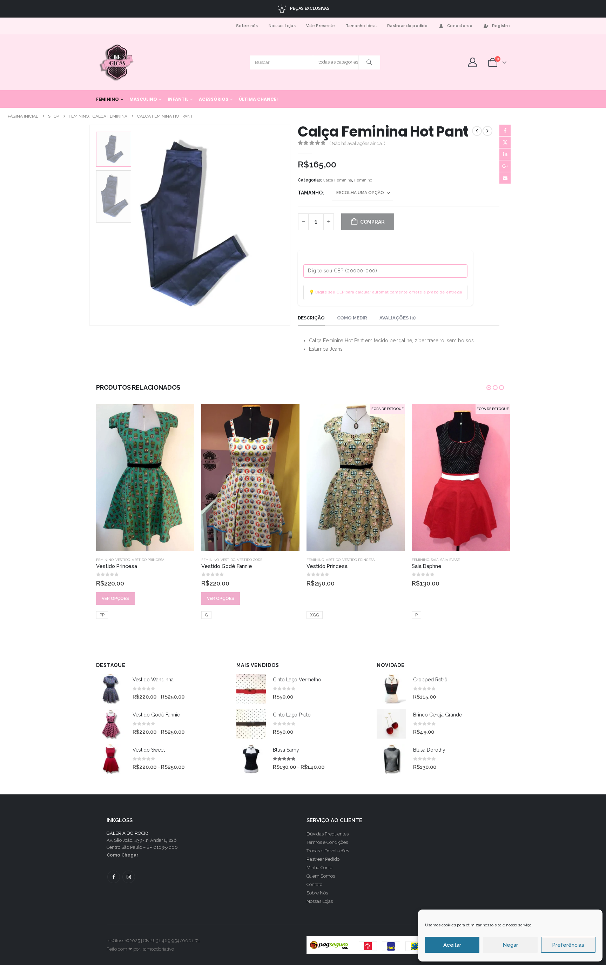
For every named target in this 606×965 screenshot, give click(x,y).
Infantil (178, 99)
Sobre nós (247, 26)
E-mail (505, 178)
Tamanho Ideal (361, 26)
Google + (505, 166)
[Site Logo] (117, 62)
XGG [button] (209, 615)
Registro (501, 26)
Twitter (505, 142)
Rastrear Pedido (323, 859)
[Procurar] (369, 62)
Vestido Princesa (253, 560)
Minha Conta (319, 867)
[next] (487, 131)
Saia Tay (448, 511)
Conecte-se (459, 26)
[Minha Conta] (472, 62)
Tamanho (310, 193)
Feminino (107, 99)
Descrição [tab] (311, 317)
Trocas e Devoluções (328, 850)
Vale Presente (320, 26)
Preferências (568, 945)
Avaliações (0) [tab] (397, 317)
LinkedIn (505, 154)
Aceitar (452, 945)
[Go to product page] (145, 477)
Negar (510, 945)
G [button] (101, 615)
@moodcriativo (158, 949)
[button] (91, 225)
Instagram (128, 877)
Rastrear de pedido (407, 26)
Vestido (122, 560)
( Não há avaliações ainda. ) (357, 143)
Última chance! (258, 99)
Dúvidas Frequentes (328, 834)
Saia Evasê (345, 560)
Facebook (505, 130)
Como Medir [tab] (352, 317)
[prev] (477, 131)
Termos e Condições (327, 842)
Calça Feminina (337, 180)
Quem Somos (321, 876)
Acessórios (213, 99)
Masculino (143, 99)
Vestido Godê (144, 560)
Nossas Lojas (282, 26)
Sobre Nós (317, 892)
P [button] (311, 615)
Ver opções (115, 598)
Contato (314, 884)
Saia (330, 560)
